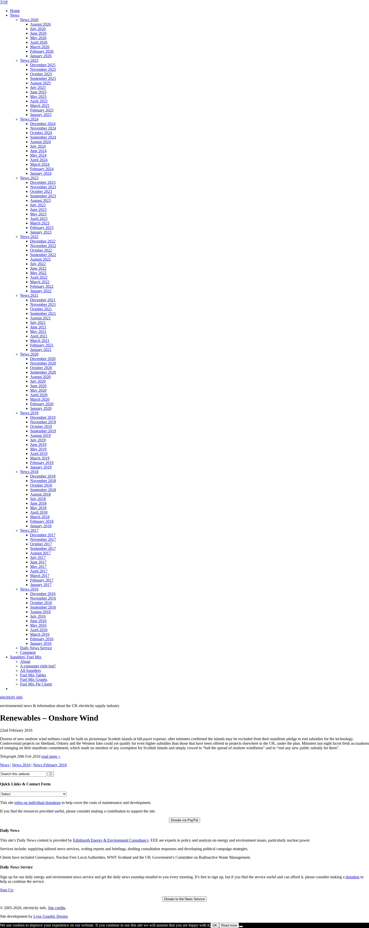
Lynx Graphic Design (50, 916)
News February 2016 (50, 765)
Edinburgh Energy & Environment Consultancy (111, 840)
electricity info (11, 697)
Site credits (56, 908)
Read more (229, 925)
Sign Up (6, 890)
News (4, 765)
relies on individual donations (37, 802)
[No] (241, 926)
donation (352, 877)
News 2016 (21, 765)
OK (214, 925)
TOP (4, 2)
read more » (50, 756)
